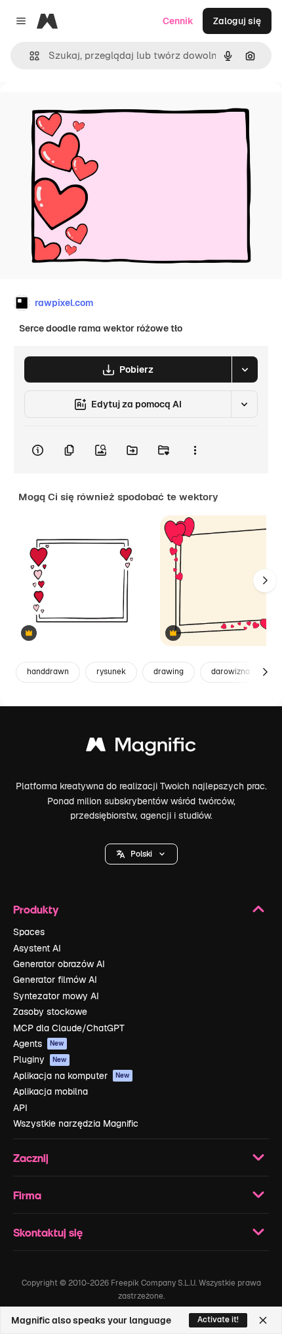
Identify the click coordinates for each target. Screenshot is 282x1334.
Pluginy (40, 1059)
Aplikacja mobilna (50, 1091)
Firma (27, 1195)
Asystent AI (37, 948)
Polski (141, 854)
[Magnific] (141, 748)
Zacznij (31, 1158)
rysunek (111, 671)
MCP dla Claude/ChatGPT (69, 1028)
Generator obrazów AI (59, 964)
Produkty (35, 909)
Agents (38, 1044)
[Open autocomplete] (29, 56)
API (20, 1108)
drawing (168, 671)
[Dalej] (265, 580)
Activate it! (218, 1319)
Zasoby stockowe (50, 1012)
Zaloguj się (237, 21)
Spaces (29, 932)
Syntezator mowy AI (56, 996)
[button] (141, 854)
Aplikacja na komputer (71, 1076)
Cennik (178, 21)
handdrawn (48, 671)
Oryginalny (90, 112)
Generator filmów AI (55, 979)
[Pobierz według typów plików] (245, 369)
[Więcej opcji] (195, 450)
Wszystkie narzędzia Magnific (75, 1123)
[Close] (263, 1320)
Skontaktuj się (48, 1232)
